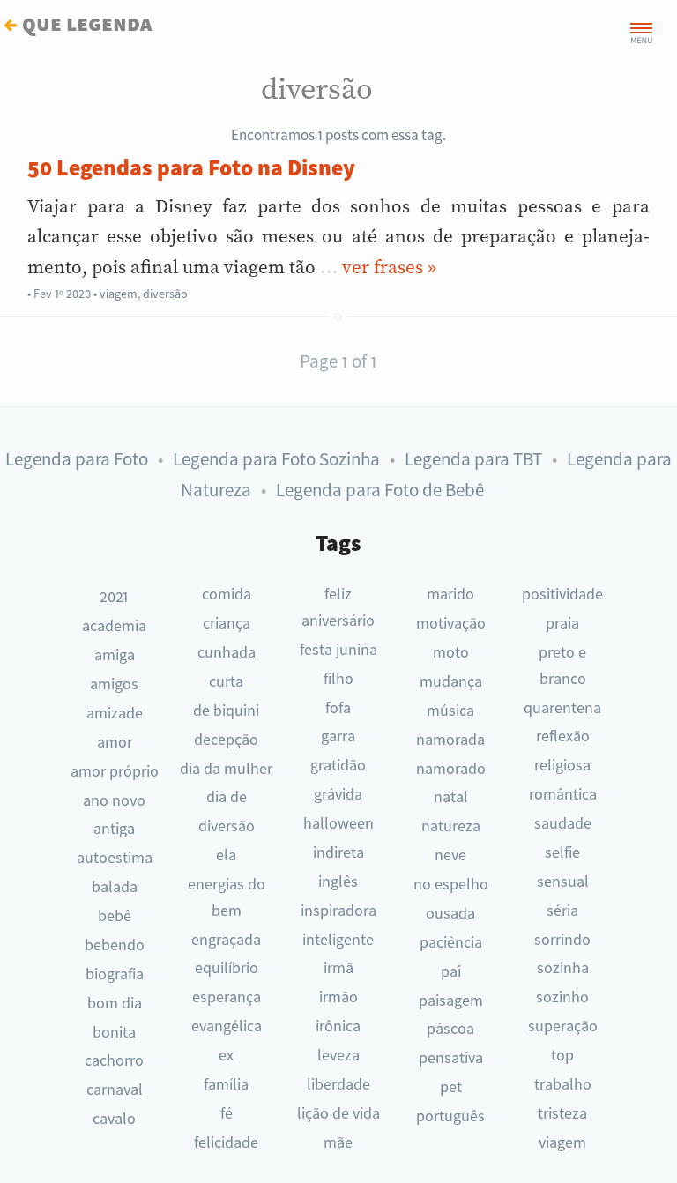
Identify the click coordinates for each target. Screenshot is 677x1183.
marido (450, 594)
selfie (562, 852)
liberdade (338, 1084)
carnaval (114, 1089)
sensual (563, 881)
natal (451, 796)
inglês (338, 881)
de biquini (226, 710)
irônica (338, 1026)
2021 (114, 596)
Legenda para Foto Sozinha (276, 459)
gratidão (338, 765)
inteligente (338, 939)
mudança (451, 681)
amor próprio (115, 771)
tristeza (562, 1113)
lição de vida (338, 1113)
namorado (451, 768)
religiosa (562, 765)
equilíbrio (226, 967)
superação (563, 1026)
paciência (451, 942)
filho (338, 678)
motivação (451, 623)
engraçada (226, 939)
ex (226, 1055)
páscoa (450, 1028)
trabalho (562, 1084)
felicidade (226, 1142)
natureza (450, 825)
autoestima (115, 857)
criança (226, 623)
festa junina (338, 649)
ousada (450, 913)
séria (562, 910)
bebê (114, 915)
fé (226, 1113)
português (450, 1115)
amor (114, 742)
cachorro (114, 1060)
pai (451, 971)
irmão (338, 996)
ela (226, 854)
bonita (114, 1032)
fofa (338, 707)
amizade (114, 713)
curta (226, 681)
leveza (338, 1055)
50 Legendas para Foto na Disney (191, 167)
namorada (450, 739)
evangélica (226, 1026)
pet (451, 1086)
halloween (338, 823)
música (450, 710)
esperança (226, 996)
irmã (338, 967)
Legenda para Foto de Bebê (380, 490)
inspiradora (338, 910)
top (562, 1055)
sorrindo (562, 939)
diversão (165, 293)
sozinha (563, 967)
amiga (114, 654)
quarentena (562, 707)
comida (226, 594)
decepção (226, 739)
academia (114, 625)
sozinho (562, 996)
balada (115, 886)
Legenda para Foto (76, 459)
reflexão (563, 735)
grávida (338, 794)
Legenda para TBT (473, 459)
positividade (562, 594)
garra (338, 735)
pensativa (451, 1057)
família (226, 1084)
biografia (115, 974)
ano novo (114, 800)
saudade (562, 823)
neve (450, 854)
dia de (226, 796)
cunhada (226, 652)
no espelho (450, 884)
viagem (119, 293)
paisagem (451, 1000)
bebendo (115, 944)
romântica (563, 794)
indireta (338, 852)
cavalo (114, 1118)
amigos (114, 683)
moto (451, 652)
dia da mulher (226, 768)
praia (562, 623)
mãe (338, 1142)
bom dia (114, 1003)
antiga (114, 828)
